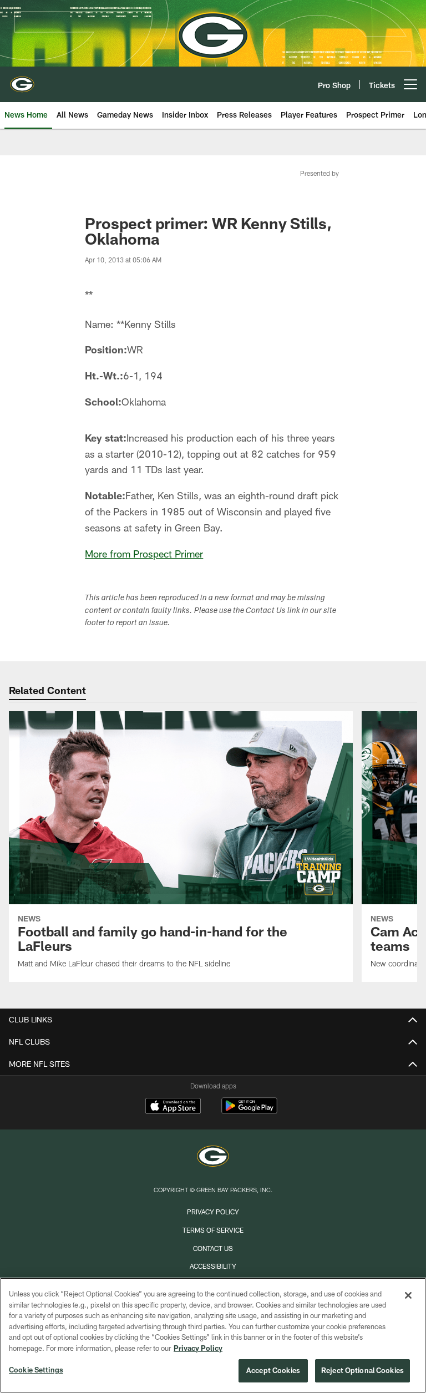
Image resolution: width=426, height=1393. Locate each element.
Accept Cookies (273, 1370)
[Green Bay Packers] (213, 1157)
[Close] (408, 1295)
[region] (213, 1335)
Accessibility (213, 1266)
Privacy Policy (213, 1211)
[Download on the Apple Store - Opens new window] (173, 1107)
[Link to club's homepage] (22, 80)
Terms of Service (213, 1230)
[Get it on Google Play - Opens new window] (249, 1111)
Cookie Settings (36, 1369)
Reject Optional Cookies (362, 1370)
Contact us (213, 1248)
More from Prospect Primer (144, 554)
